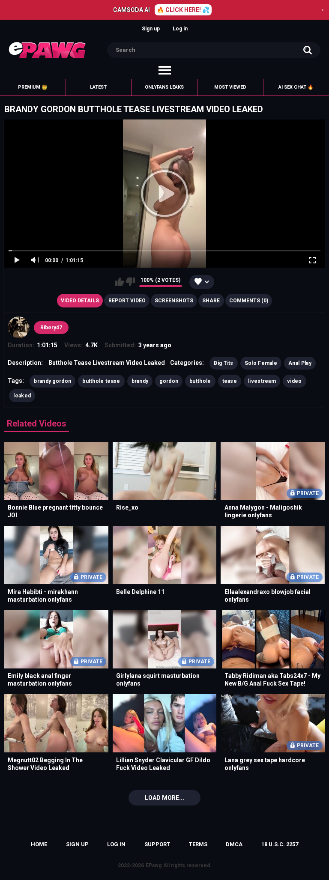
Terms (198, 844)
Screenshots (174, 301)
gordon (168, 381)
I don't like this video (130, 281)
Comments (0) (248, 301)
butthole (200, 381)
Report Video (127, 301)
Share (211, 301)
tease (229, 381)
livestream (262, 381)
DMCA (234, 844)
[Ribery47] (18, 327)
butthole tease (101, 381)
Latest (98, 87)
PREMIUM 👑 (33, 87)
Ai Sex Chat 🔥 (296, 87)
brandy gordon (52, 381)
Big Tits (223, 363)
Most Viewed (230, 87)
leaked (22, 396)
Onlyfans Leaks (164, 87)
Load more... (164, 797)
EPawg (154, 865)
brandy (140, 381)
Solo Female (261, 363)
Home (39, 844)
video (294, 381)
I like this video (119, 281)
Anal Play (299, 363)
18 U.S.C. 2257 (279, 844)
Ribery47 (51, 328)
